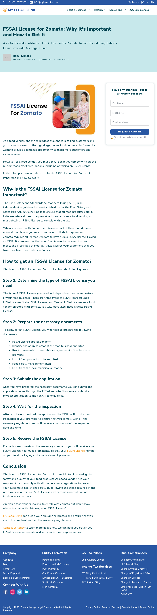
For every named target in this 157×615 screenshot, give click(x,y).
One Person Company (53, 573)
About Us (8, 559)
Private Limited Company (55, 564)
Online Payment (11, 573)
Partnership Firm (51, 559)
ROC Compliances (138, 10)
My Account (134, 2)
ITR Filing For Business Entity (97, 578)
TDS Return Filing (91, 582)
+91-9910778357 (17, 2)
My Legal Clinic (12, 516)
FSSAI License (76, 451)
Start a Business (76, 10)
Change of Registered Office (136, 573)
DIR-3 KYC (126, 594)
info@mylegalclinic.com (46, 2)
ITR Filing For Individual (94, 573)
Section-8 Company (52, 582)
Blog (5, 564)
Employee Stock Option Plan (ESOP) (136, 588)
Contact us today (14, 528)
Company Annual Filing (133, 559)
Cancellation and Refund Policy (137, 607)
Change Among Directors (134, 568)
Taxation (97, 10)
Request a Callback (130, 131)
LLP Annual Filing (130, 564)
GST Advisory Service (93, 559)
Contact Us (148, 2)
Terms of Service (111, 607)
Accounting (115, 10)
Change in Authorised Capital (136, 582)
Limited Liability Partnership (57, 577)
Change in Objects (130, 577)
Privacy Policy (93, 607)
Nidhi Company (50, 586)
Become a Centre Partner (16, 577)
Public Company (50, 568)
